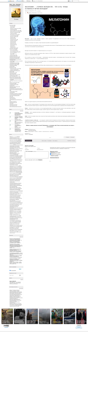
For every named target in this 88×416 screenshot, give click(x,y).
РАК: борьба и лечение (14, 34)
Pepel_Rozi (20, 291)
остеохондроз (14, 188)
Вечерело (18, 299)
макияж (11, 166)
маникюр (20, 166)
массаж (20, 171)
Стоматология (12, 33)
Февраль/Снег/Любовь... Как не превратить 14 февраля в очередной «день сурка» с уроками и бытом (16, 260)
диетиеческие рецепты (13, 141)
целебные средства (17, 230)
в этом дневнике (13, 270)
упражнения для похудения (14, 219)
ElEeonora (11, 290)
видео (18, 136)
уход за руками (16, 226)
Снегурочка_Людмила (18, 304)
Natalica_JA (16, 291)
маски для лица (14, 171)
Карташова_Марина (13, 300)
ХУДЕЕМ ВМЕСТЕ (13, 91)
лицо (20, 165)
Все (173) (21, 236)
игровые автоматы (16, 149)
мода (20, 173)
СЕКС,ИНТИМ (12, 98)
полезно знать (13, 194)
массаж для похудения (13, 172)
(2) (20, 115)
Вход (23, 0)
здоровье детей (18, 148)
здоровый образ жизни (15, 147)
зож (21, 148)
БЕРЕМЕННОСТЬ (13, 102)
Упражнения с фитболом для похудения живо (18, 129)
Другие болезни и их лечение (15, 31)
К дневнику (50, 140)
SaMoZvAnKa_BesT (15, 292)
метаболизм (17, 173)
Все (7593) (21, 288)
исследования (17, 150)
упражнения (13, 216)
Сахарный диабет (13, 39)
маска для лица (15, 168)
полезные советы (14, 199)
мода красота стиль (13, 174)
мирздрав (19, 282)
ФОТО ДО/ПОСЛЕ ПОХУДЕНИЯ (15, 106)
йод (19, 150)
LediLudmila (12, 291)
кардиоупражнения (13, 153)
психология (20, 202)
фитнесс (17, 227)
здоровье (12, 148)
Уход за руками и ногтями (14, 51)
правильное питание (13, 201)
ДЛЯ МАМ (11, 92)
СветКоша (19, 303)
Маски (11, 136)
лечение (16, 164)
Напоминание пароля (40, 149)
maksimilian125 (17, 295)
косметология (12, 157)
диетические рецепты (15, 143)
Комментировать (28, 140)
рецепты (13, 204)
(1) (20, 127)
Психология (12, 42)
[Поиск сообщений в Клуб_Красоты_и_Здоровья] (20, 269)
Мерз (19, 301)
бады (16, 136)
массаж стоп (11, 173)
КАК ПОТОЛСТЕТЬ (13, 105)
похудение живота (18, 200)
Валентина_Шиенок (13, 299)
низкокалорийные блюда (15, 183)
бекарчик (11, 306)
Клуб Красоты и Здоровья (10, 5)
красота (15, 159)
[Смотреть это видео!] (12, 114)
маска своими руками (16, 169)
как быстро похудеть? (16, 151)
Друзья (14, 4)
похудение (12, 200)
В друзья (16, 19)
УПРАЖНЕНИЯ (12, 65)
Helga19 (18, 290)
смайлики (34, 151)
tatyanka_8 (11, 296)
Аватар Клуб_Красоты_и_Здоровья (15, 12)
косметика (15, 154)
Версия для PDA (78, 326)
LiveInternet (11, 1)
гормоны (40, 131)
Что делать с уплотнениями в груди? (18, 125)
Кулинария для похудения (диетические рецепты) (14, 63)
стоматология (15, 214)
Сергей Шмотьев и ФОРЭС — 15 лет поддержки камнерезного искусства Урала (16, 254)
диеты (14, 144)
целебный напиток (13, 231)
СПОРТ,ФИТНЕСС (13, 75)
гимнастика (11, 140)
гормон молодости (46, 131)
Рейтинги (29, 0)
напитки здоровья (18, 176)
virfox (14, 296)
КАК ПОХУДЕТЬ (12, 72)
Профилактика (12, 29)
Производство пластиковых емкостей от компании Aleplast (15, 245)
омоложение (14, 186)
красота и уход (16, 162)
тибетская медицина (16, 215)
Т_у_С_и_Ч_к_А (12, 305)
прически (18, 201)
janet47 (13, 295)
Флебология (12, 38)
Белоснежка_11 (15, 298)
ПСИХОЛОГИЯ (12, 83)
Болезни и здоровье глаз (14, 32)
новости (11, 185)
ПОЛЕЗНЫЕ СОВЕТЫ (13, 64)
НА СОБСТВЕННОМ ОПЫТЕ (14, 94)
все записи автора (39, 12)
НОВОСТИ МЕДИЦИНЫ (14, 82)
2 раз (29, 133)
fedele (15, 294)
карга (18, 306)
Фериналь (19, 305)
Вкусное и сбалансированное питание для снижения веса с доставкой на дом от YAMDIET (15, 239)
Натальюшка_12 (12, 302)
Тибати (16, 305)
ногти (11, 186)
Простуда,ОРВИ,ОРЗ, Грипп (15, 30)
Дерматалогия (12, 43)
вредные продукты (17, 138)
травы (20, 215)
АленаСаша (12, 297)
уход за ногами (16, 225)
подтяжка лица (17, 193)
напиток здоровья (13, 178)
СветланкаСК (12, 304)
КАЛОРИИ (11, 97)
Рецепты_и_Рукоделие (14, 283)
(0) (21, 240)
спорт (11, 214)
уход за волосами (16, 221)
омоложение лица (14, 187)
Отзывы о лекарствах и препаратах (16, 80)
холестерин (16, 228)
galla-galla (18, 294)
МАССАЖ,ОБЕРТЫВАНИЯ (14, 76)
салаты (17, 207)
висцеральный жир (13, 137)
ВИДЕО (11, 71)
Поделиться (72, 137)
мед (14, 173)
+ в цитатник (38, 10)
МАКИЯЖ (11, 85)
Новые (74, 140)
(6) (20, 119)
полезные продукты (15, 197)
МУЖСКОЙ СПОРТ (13, 104)
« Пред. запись (44, 140)
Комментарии (18, 4)
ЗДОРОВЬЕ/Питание (31, 129)
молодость (19, 174)
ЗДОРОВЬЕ (12, 25)
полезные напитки (16, 195)
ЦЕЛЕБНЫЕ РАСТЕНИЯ (14, 70)
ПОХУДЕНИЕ (12, 73)
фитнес (15, 227)
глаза (15, 140)
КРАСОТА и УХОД (13, 48)
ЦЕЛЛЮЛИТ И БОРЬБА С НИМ (15, 93)
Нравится (67, 137)
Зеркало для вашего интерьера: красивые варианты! (15, 249)
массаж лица (19, 172)
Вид (70, 1)
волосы (11, 138)
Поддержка (68, 1)
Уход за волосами (13, 50)
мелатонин (51, 131)
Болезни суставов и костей (14, 28)
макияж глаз (15, 166)
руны (15, 207)
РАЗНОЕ (11, 66)
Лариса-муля (19, 300)
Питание (11, 26)
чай (17, 231)
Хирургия (11, 45)
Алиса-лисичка (16, 297)
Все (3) (22, 279)
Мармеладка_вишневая (14, 301)
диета (19, 140)
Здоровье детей (13, 40)
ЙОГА (11, 96)
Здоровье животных (13, 47)
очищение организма (15, 189)
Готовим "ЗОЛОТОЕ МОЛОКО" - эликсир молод (19, 117)
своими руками (13, 209)
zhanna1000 (17, 296)
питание (20, 191)
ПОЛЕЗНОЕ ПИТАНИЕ (32, 130)
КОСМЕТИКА (12, 67)
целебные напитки (13, 229)
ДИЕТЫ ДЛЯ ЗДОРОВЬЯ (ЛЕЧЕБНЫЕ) (16, 89)
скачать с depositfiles (17, 212)
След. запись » (55, 140)
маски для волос (19, 170)
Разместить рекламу (79, 327)
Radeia (11, 292)
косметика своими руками (16, 155)
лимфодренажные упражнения (14, 165)
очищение (20, 188)
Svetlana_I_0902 (14, 293)
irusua (11, 295)
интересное (12, 150)
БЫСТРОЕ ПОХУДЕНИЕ (14, 95)
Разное (11, 27)
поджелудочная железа (18, 192)
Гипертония (12, 41)
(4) (20, 131)
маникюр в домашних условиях (16, 167)
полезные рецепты (12, 198)
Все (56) (21, 110)
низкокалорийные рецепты (15, 184)
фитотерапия (12, 228)
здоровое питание (14, 146)
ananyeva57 (12, 294)
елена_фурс (15, 306)
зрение (11, 149)
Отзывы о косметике (13, 69)
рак (10, 204)
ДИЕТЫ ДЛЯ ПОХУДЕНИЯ (14, 74)
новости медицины (17, 185)
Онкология (12, 37)
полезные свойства (18, 198)
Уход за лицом (12, 49)
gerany (21, 294)
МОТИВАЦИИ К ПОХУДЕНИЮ (15, 88)
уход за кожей (13, 222)
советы (11, 213)
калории (15, 152)
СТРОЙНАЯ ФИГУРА (13, 84)
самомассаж (15, 208)
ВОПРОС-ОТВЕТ (12, 101)
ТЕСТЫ (11, 103)
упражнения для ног (18, 217)
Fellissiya (14, 290)
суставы (11, 215)
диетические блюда (16, 142)
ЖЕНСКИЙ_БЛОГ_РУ (13, 282)
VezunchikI (18, 293)
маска (11, 168)
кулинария (12, 163)
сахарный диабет (19, 208)
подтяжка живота (12, 193)
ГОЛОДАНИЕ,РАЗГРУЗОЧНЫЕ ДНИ (16, 99)
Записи (11, 4)
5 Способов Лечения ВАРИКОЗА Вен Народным (19, 113)
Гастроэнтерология (13, 35)
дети (17, 140)
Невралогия (12, 46)
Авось (34, 0)
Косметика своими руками (14, 68)
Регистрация (19, 0)
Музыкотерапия (13, 44)
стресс (19, 214)
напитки (11, 175)
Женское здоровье (13, 36)
